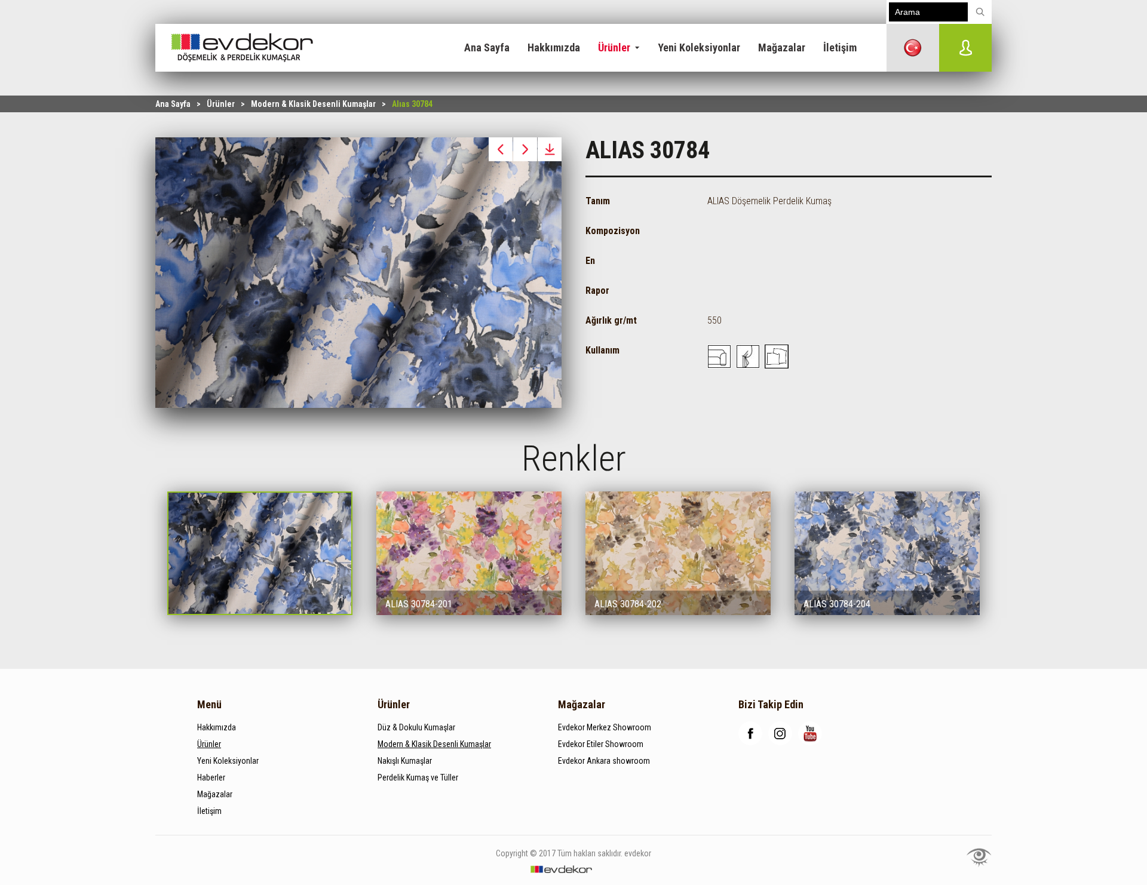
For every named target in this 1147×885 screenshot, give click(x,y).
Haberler (211, 777)
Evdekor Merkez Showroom (604, 727)
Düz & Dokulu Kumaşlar (416, 727)
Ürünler (614, 48)
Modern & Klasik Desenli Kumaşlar (313, 104)
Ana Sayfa (487, 48)
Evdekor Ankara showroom (604, 761)
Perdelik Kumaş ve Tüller (418, 777)
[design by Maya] (979, 857)
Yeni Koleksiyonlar (699, 48)
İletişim (840, 48)
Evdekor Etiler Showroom (600, 744)
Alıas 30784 (412, 104)
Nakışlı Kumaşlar (405, 761)
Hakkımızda (554, 48)
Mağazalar (781, 48)
